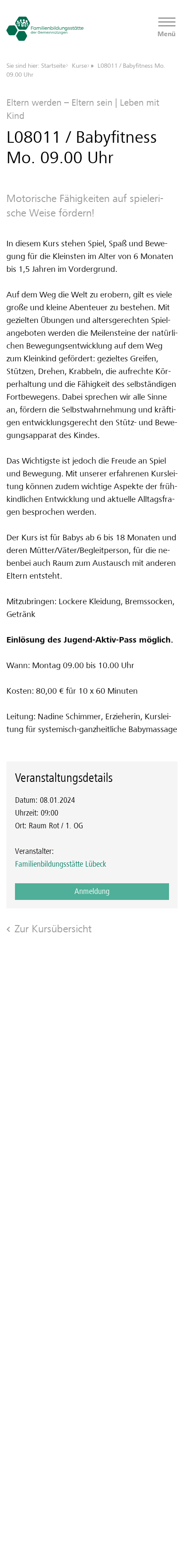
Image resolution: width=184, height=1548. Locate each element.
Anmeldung (92, 891)
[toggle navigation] (167, 22)
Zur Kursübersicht (53, 928)
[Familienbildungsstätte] (44, 29)
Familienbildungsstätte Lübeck (60, 864)
